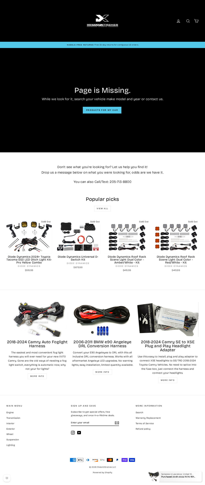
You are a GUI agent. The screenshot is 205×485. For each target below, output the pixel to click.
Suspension (12, 439)
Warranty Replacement (148, 418)
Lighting (10, 445)
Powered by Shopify (102, 472)
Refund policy (143, 429)
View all (102, 208)
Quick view (29, 250)
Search (139, 412)
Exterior (10, 429)
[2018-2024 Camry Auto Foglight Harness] (37, 319)
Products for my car (102, 110)
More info (37, 376)
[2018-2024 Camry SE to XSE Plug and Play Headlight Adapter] (168, 319)
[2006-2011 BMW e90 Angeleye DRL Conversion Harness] (102, 319)
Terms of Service (145, 423)
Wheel (9, 434)
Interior (10, 423)
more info (168, 380)
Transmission (13, 418)
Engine (10, 412)
